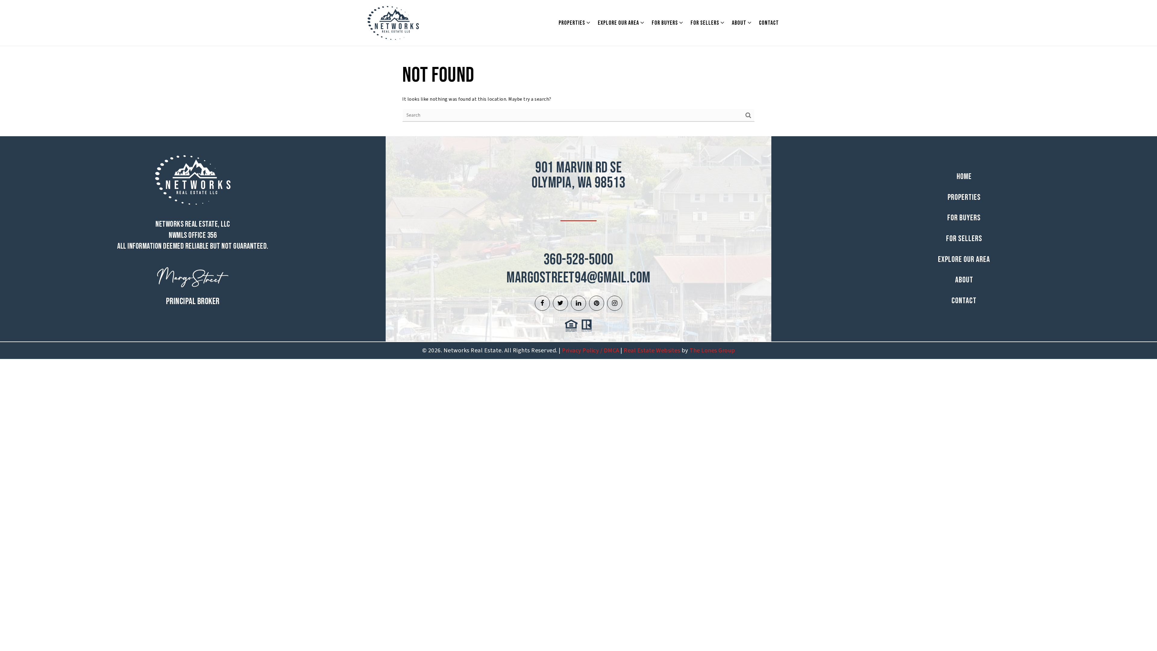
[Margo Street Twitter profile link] (560, 303)
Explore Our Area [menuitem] (619, 23)
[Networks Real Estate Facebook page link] (542, 303)
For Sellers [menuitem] (705, 23)
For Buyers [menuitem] (665, 23)
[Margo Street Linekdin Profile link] (578, 303)
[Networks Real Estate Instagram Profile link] (614, 303)
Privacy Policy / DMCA (590, 350)
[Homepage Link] (393, 22)
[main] (578, 91)
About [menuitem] (740, 23)
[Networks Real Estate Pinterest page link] (596, 303)
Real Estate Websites (652, 350)
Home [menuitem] (964, 176)
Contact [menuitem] (769, 23)
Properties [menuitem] (572, 23)
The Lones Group (712, 350)
